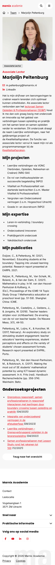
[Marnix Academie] (12, 6)
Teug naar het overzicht (27, 456)
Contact (6, 490)
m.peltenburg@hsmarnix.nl (21, 85)
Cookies (20, 560)
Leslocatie (8, 497)
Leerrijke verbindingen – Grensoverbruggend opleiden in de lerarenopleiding (27, 432)
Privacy (6, 560)
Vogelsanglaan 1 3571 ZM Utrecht (12, 505)
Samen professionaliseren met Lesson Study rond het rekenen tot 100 (29, 444)
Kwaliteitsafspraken (13, 150)
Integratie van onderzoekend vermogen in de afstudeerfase (23, 420)
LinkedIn (11, 89)
